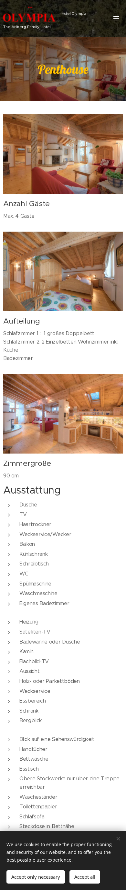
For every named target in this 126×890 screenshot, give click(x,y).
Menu (116, 18)
